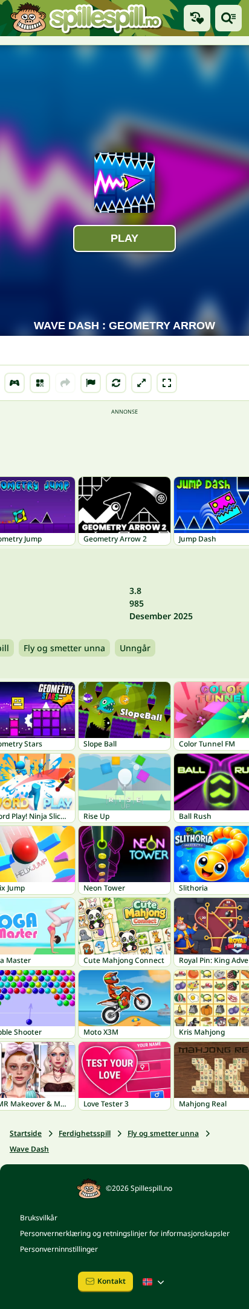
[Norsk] (155, 1282)
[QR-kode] (40, 383)
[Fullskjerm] (167, 383)
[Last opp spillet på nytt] (116, 383)
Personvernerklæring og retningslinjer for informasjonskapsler (125, 1233)
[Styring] (14, 383)
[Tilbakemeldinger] (90, 383)
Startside (26, 1133)
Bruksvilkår (38, 1218)
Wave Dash (29, 1149)
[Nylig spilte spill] (197, 18)
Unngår (135, 648)
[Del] (65, 383)
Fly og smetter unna (64, 648)
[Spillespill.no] (85, 18)
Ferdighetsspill (85, 1133)
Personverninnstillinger (59, 1249)
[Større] (141, 383)
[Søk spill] (228, 18)
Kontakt (111, 1281)
